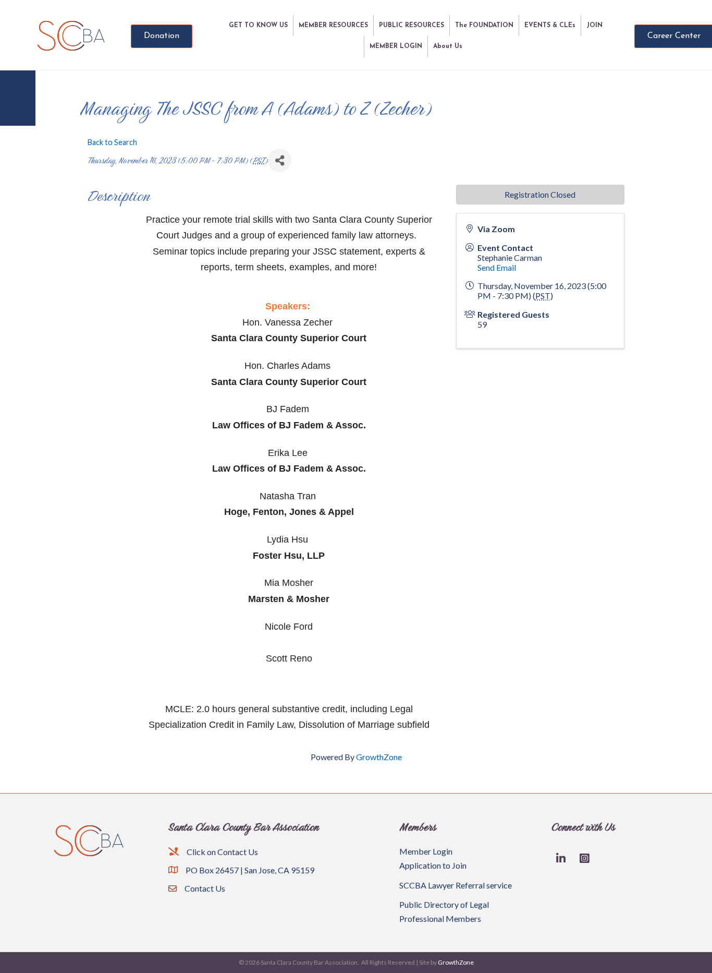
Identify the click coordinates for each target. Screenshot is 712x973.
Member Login (425, 851)
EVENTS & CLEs (549, 25)
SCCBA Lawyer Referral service (455, 885)
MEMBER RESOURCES (333, 25)
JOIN (594, 25)
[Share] (279, 160)
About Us (447, 46)
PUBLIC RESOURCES (411, 25)
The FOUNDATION (484, 25)
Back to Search (112, 142)
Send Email (496, 267)
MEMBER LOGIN (396, 46)
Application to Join (433, 865)
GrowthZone (379, 757)
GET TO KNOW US (258, 25)
